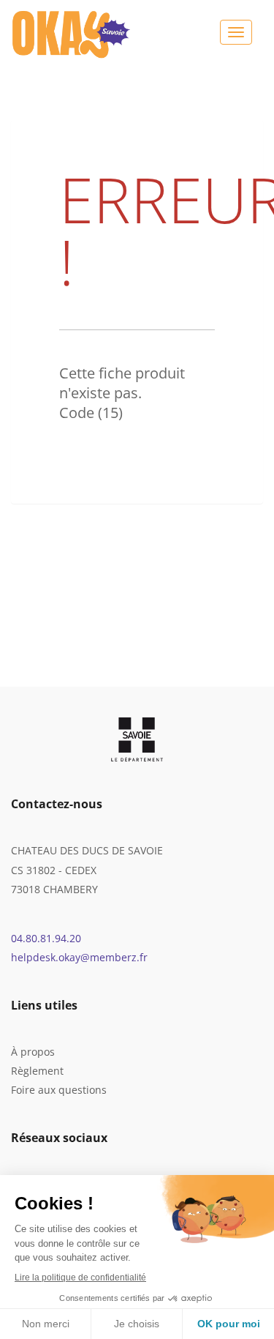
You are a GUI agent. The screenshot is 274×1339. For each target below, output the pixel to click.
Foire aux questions (59, 1090)
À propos (33, 1052)
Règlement (37, 1071)
